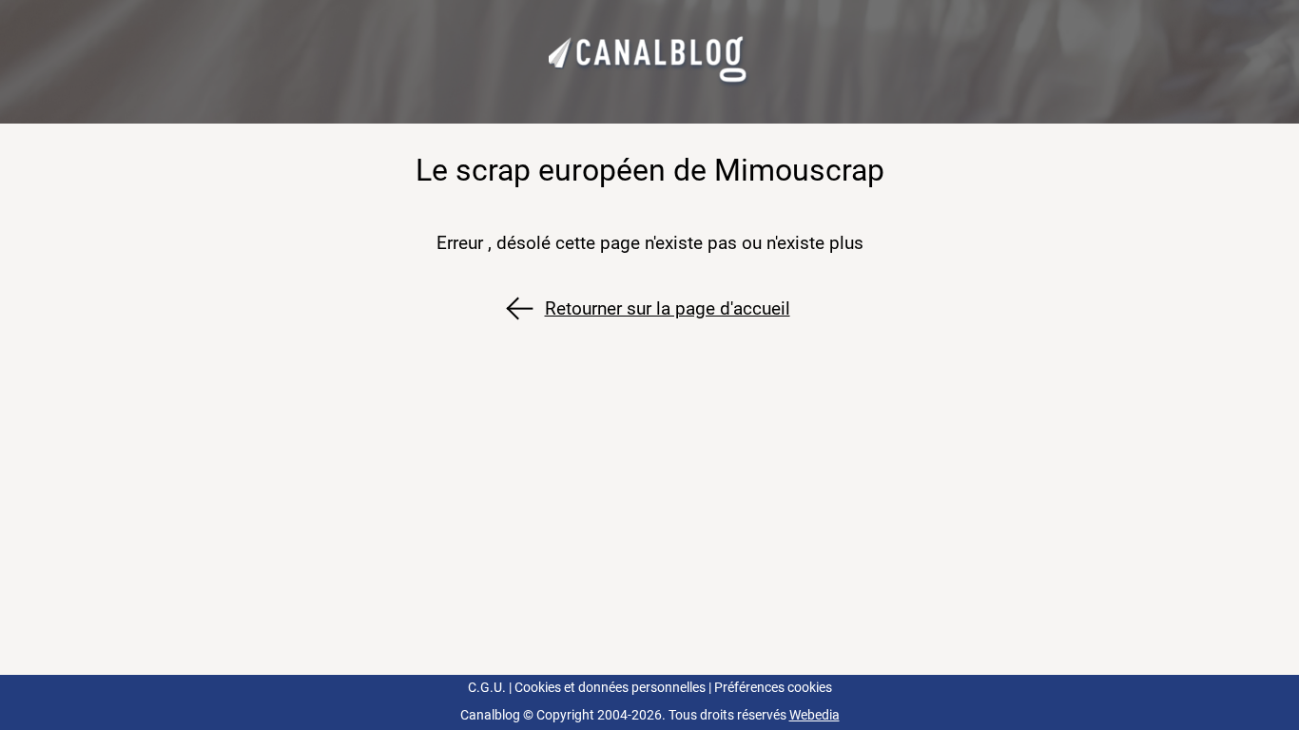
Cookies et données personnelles (610, 688)
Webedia (814, 715)
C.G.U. (487, 688)
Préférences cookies (773, 688)
